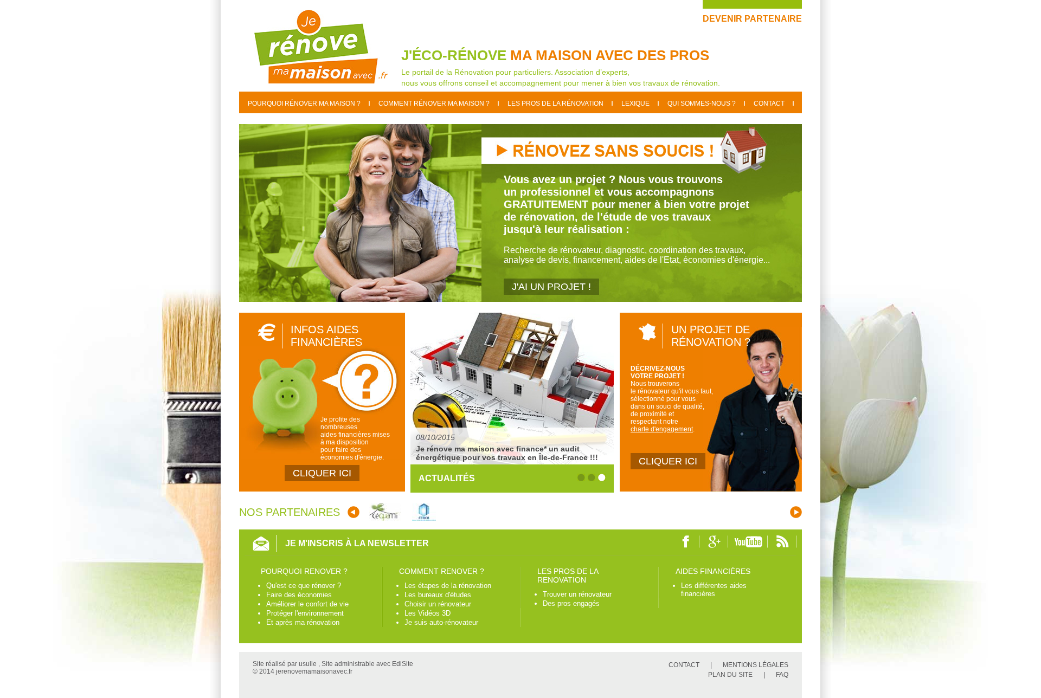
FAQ (782, 674)
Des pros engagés (571, 603)
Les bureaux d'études (437, 595)
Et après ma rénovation (302, 622)
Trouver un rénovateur (577, 594)
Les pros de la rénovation (555, 103)
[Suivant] (796, 512)
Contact (769, 103)
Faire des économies (299, 595)
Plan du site (730, 674)
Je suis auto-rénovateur (441, 622)
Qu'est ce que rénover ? (303, 585)
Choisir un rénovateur (437, 604)
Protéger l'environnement (305, 613)
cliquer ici (322, 473)
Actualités (447, 478)
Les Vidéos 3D (427, 613)
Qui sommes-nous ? (701, 103)
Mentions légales (755, 665)
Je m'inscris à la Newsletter (357, 543)
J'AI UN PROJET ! (551, 286)
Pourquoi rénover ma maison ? (304, 103)
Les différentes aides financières (714, 589)
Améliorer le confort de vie (307, 604)
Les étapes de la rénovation (447, 585)
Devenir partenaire (752, 18)
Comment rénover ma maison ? (434, 103)
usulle (308, 664)
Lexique (635, 103)
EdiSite (402, 664)
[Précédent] (353, 512)
